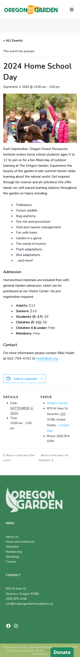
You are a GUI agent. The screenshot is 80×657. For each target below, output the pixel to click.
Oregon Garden (57, 403)
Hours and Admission (20, 542)
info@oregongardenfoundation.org (29, 604)
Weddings (12, 557)
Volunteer (12, 547)
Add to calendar (25, 379)
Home (34, 29)
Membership (14, 552)
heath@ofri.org (47, 358)
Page (44, 29)
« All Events (13, 40)
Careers (11, 562)
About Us (12, 537)
